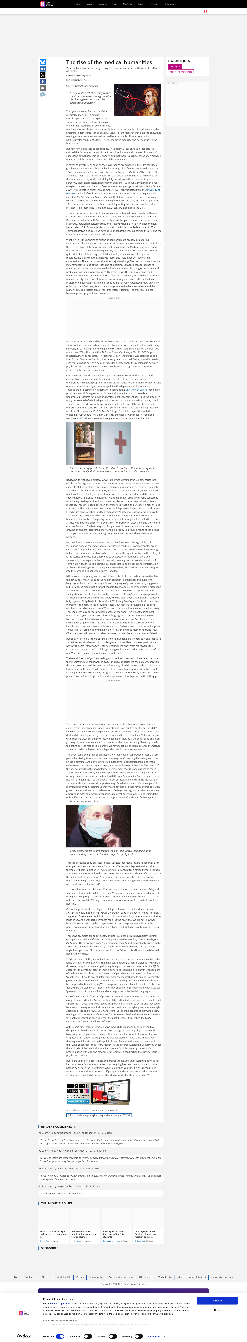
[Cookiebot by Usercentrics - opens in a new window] (24, 1336)
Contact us (30, 1277)
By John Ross (44, 1241)
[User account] (205, 11)
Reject (217, 1310)
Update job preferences (180, 71)
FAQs (17, 1277)
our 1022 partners (60, 1303)
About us (46, 1277)
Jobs (115, 4)
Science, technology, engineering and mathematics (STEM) (99, 1115)
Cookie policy (96, 1277)
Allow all (217, 1300)
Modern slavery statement (192, 1277)
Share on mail (43, 88)
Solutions (169, 4)
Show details (154, 1336)
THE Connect (146, 1277)
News (89, 4)
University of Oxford (136, 389)
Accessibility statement (121, 1277)
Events (141, 4)
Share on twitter (43, 75)
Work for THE (64, 1277)
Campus (155, 4)
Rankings (102, 4)
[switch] (88, 1336)
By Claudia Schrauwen (111, 1241)
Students (127, 4)
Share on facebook (43, 81)
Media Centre (165, 1277)
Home (77, 4)
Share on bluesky (43, 62)
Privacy (80, 1277)
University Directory (222, 1277)
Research (112, 1110)
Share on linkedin (43, 69)
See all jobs (174, 66)
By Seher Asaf (76, 1241)
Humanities (97, 1110)
